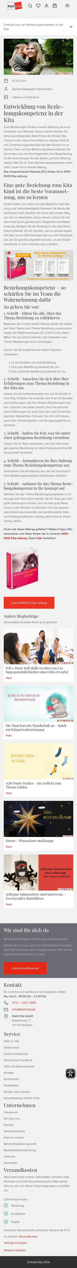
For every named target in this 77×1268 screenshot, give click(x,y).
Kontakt (9, 1073)
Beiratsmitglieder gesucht (20, 1144)
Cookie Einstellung (16, 1054)
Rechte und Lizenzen (17, 1092)
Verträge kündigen (15, 1243)
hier (39, 538)
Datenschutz (11, 1047)
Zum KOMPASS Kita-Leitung (29, 603)
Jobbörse (9, 1156)
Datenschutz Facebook (18, 1060)
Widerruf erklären (15, 1250)
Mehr (9, 678)
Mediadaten (11, 1085)
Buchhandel (11, 1079)
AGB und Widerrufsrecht (19, 1066)
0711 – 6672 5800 (24, 1002)
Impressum (11, 1112)
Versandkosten (28, 1236)
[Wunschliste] (38, 5)
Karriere (9, 1125)
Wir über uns (12, 1118)
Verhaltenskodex (14, 1131)
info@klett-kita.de (23, 1009)
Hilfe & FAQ (11, 1041)
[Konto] (46, 5)
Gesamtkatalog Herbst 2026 (22, 1098)
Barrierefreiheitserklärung (20, 1150)
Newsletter (11, 1163)
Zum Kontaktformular (25, 968)
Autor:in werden (14, 1137)
